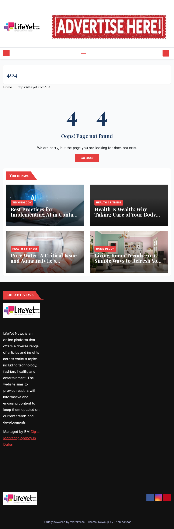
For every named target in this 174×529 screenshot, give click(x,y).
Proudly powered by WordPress (64, 521)
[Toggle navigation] (83, 53)
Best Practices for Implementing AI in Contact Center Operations (44, 214)
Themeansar (122, 521)
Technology (22, 202)
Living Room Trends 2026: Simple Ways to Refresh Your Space (128, 260)
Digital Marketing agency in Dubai (21, 438)
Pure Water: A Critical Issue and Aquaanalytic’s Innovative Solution (44, 260)
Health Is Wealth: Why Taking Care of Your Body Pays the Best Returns (125, 214)
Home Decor (105, 248)
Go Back (87, 158)
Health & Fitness (108, 202)
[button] (158, 53)
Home (7, 87)
